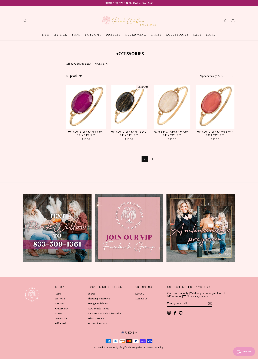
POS (96, 347)
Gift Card (60, 323)
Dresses (113, 34)
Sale (197, 34)
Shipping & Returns (99, 298)
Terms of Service (97, 323)
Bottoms (93, 34)
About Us (140, 293)
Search (91, 293)
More (211, 34)
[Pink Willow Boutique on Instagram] (169, 313)
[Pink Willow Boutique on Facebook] (175, 313)
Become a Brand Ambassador (104, 313)
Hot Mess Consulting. (153, 347)
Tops (76, 34)
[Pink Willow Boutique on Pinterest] (180, 313)
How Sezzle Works (98, 308)
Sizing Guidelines (98, 303)
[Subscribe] (210, 303)
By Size (60, 34)
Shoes (156, 34)
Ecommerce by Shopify (115, 347)
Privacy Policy (96, 318)
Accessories (177, 34)
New (46, 34)
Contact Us (141, 298)
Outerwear (135, 34)
